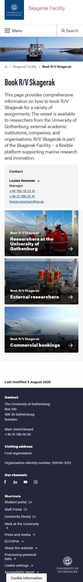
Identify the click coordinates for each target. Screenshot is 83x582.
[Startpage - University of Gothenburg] (67, 564)
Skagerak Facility (25, 66)
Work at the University (22, 523)
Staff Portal (16, 509)
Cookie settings (17, 565)
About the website (19, 547)
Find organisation (18, 452)
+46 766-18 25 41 (22, 191)
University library (21, 516)
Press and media (18, 534)
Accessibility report (20, 571)
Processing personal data (20, 556)
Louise (22, 180)
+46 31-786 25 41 (22, 196)
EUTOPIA (12, 541)
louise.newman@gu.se (26, 201)
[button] (28, 31)
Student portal (19, 501)
